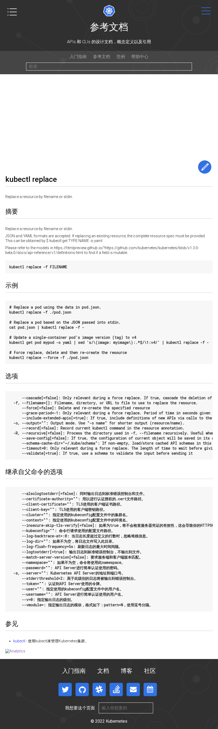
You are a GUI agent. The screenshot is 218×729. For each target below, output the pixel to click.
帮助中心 (139, 56)
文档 (103, 670)
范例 (120, 56)
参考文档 (101, 56)
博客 (126, 670)
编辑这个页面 (204, 167)
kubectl (19, 641)
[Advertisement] (109, 114)
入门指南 (78, 56)
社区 (150, 670)
